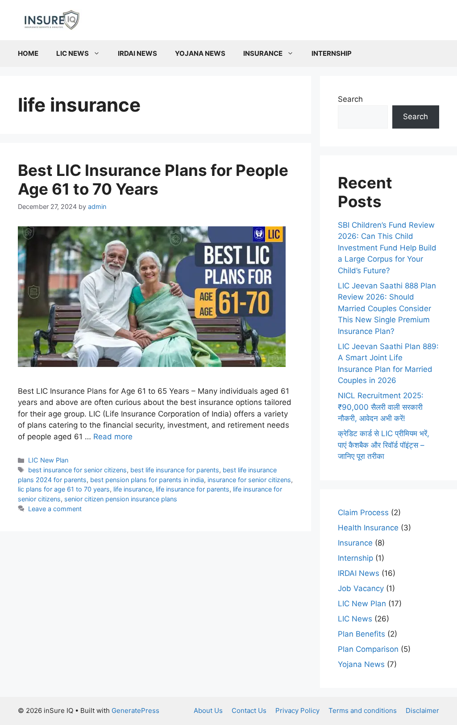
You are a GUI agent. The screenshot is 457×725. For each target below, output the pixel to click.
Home (28, 53)
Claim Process (363, 512)
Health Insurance (368, 527)
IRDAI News (137, 53)
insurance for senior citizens (249, 479)
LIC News (72, 53)
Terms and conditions (362, 710)
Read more (113, 436)
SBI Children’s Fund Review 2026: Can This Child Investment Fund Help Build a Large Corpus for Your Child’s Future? (387, 248)
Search (350, 99)
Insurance (263, 53)
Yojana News (200, 53)
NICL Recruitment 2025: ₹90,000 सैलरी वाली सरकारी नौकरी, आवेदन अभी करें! (381, 407)
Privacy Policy (297, 710)
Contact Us (249, 710)
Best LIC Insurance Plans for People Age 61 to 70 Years (153, 179)
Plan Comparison (368, 649)
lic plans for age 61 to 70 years (64, 489)
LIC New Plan (48, 460)
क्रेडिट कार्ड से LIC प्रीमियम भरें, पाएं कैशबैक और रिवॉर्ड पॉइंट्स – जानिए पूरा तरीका (383, 445)
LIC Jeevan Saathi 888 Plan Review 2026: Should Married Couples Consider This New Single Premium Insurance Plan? (387, 308)
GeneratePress (135, 710)
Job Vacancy (361, 588)
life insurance (132, 489)
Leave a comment (55, 508)
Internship (332, 53)
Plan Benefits (361, 633)
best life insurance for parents (174, 470)
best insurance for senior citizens (77, 470)
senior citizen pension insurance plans (120, 499)
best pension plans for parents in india (147, 479)
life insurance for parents (192, 489)
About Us (208, 710)
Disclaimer (422, 710)
